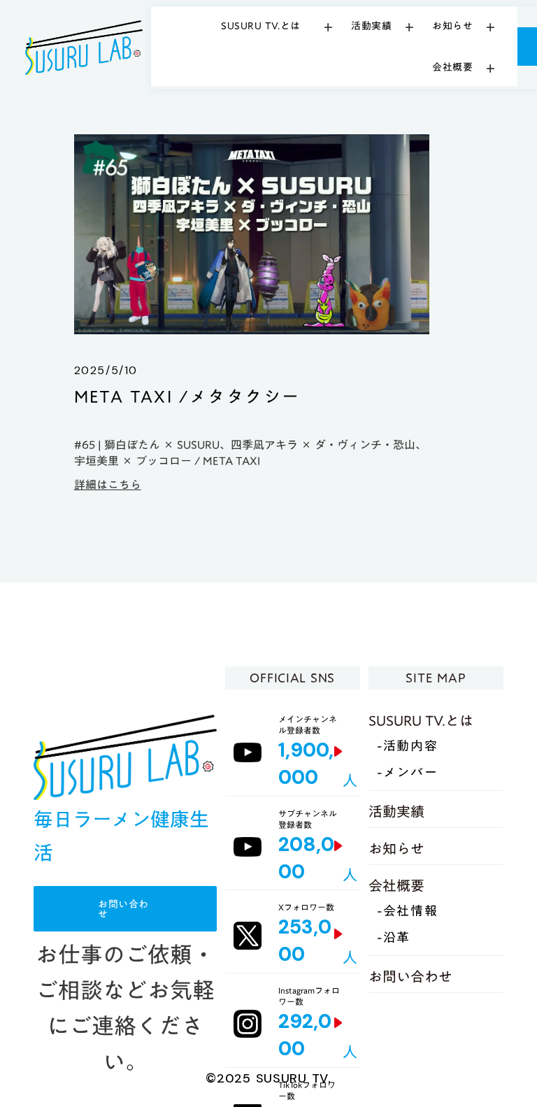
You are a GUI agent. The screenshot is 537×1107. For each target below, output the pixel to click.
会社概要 (396, 885)
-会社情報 (407, 911)
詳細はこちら (107, 484)
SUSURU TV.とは (420, 720)
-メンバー (407, 773)
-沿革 (393, 938)
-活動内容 (407, 746)
